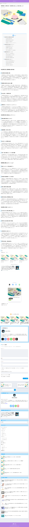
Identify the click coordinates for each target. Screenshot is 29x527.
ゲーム (3, 474)
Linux (3, 460)
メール (2, 390)
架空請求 (3, 457)
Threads (16, 369)
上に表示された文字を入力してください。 (6, 400)
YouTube (14, 369)
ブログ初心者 (4, 468)
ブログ (2, 465)
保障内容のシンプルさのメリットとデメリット (11, 52)
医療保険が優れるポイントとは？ (9, 61)
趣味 (2, 473)
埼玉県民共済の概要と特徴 (9, 48)
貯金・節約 (6, 332)
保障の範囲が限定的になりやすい (9, 55)
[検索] (15, 418)
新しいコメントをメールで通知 (6, 403)
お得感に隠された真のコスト (9, 73)
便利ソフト (4, 463)
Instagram (8, 369)
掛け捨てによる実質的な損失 (9, 58)
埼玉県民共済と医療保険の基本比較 (9, 46)
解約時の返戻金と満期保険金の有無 (10, 67)
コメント (2, 377)
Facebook (5, 369)
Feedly (11, 369)
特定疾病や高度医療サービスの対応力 (10, 64)
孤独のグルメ (4, 476)
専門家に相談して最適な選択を (9, 74)
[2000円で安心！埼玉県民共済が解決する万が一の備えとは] (14, 266)
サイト (2, 393)
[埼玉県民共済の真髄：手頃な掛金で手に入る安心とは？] (23, 266)
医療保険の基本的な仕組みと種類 (9, 49)
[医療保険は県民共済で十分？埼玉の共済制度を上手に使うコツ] (5, 266)
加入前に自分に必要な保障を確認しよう (10, 70)
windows (3, 462)
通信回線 (3, 479)
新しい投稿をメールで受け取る (6, 405)
